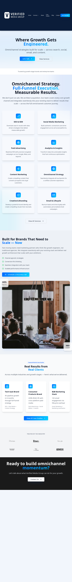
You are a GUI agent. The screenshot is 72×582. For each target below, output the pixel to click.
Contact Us (35, 479)
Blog (53, 15)
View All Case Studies (34, 418)
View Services (44, 59)
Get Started (65, 15)
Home (29, 15)
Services (35, 15)
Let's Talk (26, 59)
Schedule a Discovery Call (17, 275)
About (42, 15)
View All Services (34, 221)
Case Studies (48, 15)
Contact (58, 15)
